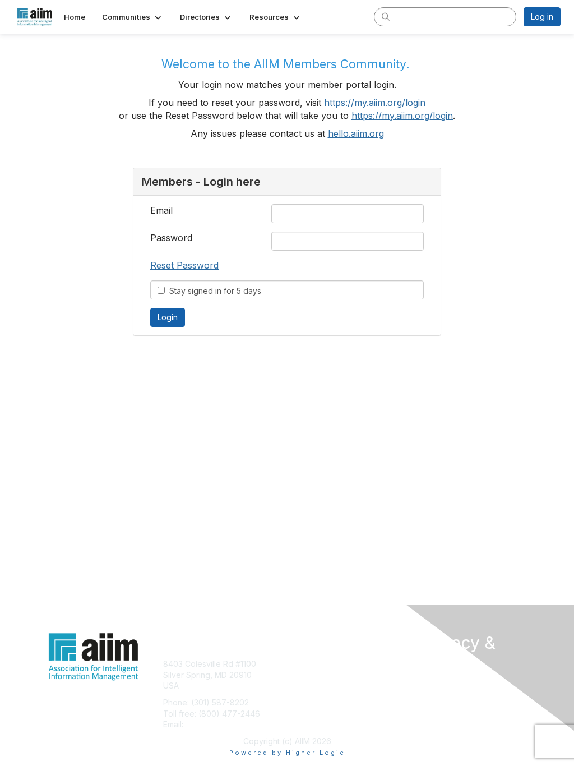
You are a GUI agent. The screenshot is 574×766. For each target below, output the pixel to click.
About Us (437, 684)
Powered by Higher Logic (287, 752)
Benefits (306, 675)
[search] (385, 16)
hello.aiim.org (356, 133)
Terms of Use (445, 695)
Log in (542, 16)
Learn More (312, 685)
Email (161, 210)
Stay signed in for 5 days (213, 291)
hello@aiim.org (213, 724)
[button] (133, 16)
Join (299, 663)
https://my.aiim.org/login (374, 102)
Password (171, 237)
